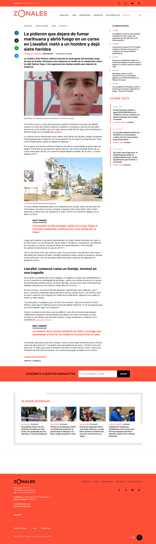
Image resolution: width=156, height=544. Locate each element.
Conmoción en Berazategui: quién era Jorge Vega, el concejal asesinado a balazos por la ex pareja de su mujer (65, 229)
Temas (53, 26)
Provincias (98, 15)
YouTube (132, 3)
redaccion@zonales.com (22, 506)
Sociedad (130, 122)
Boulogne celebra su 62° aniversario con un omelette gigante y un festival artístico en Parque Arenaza (125, 76)
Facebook (119, 3)
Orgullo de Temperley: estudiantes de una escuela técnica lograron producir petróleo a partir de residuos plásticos (122, 431)
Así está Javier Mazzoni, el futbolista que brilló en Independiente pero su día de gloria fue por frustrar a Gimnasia (125, 157)
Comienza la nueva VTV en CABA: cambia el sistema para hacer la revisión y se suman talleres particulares (126, 50)
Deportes (127, 165)
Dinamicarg (45, 528)
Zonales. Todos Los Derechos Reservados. (38, 536)
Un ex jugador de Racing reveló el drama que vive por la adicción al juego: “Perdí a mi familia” (126, 89)
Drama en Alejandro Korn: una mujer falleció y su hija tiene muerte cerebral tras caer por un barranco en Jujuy (92, 431)
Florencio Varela (119, 122)
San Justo (25, 3)
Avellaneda (54, 424)
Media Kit (17, 515)
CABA (74, 15)
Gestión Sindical (20, 528)
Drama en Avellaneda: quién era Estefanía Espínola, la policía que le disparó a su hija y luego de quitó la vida (126, 63)
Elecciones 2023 (113, 15)
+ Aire (34, 528)
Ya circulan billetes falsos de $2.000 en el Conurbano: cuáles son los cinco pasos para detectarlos (126, 136)
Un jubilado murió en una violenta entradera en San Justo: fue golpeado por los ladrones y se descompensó (126, 37)
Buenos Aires (85, 15)
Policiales (63, 26)
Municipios (64, 15)
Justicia (27, 361)
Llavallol (57, 132)
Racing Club (37, 3)
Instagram (139, 3)
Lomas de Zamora (41, 26)
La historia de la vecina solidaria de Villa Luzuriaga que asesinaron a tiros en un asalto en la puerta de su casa (66, 333)
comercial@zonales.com (22, 504)
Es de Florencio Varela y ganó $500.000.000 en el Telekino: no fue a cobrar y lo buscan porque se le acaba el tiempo (126, 114)
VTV (31, 3)
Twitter (125, 3)
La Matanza (25, 424)
